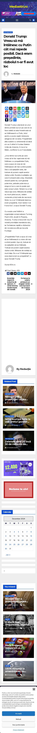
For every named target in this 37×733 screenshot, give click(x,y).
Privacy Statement (18, 730)
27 (23, 544)
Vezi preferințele (18, 725)
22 (31, 540)
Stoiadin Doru (12, 403)
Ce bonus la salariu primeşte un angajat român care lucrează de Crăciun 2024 (24, 284)
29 (31, 544)
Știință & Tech (10, 642)
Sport (8, 619)
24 (10, 544)
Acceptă (18, 714)
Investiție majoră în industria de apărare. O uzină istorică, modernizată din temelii (12, 284)
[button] (34, 689)
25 (14, 544)
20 (23, 540)
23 (6, 544)
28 (27, 544)
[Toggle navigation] (17, 20)
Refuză (18, 719)
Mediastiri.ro (18, 7)
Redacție (17, 74)
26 (18, 544)
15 (31, 536)
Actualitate (8, 32)
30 (6, 549)
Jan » (8, 555)
